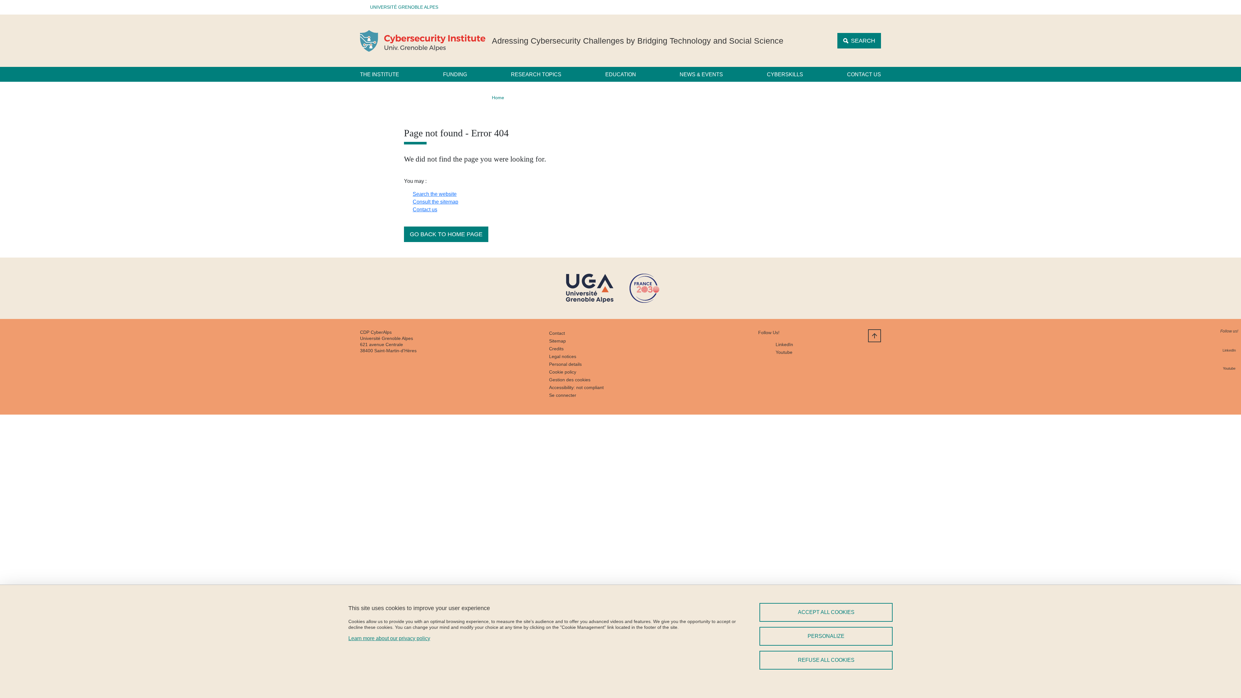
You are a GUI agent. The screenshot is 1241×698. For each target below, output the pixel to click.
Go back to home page (446, 234)
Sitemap (557, 341)
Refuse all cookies (826, 660)
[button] (402, 7)
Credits (556, 348)
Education (620, 74)
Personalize (826, 636)
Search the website (435, 194)
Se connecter (562, 395)
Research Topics (536, 74)
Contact (557, 333)
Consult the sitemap (435, 202)
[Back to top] (874, 335)
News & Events (701, 74)
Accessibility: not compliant (576, 387)
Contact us (864, 74)
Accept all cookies (826, 612)
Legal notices (562, 356)
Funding (455, 74)
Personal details (565, 364)
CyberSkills (785, 74)
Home (498, 97)
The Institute (379, 74)
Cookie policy (562, 372)
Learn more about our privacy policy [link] (389, 638)
